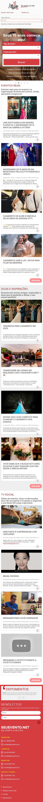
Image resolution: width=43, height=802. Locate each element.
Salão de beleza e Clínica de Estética (21, 73)
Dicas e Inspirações (14, 288)
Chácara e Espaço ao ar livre (16, 76)
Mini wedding (32, 76)
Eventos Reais (10, 85)
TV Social (7, 494)
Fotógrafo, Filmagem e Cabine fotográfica (21, 69)
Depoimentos (17, 689)
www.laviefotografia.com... (11, 543)
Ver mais (35, 281)
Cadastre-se (25, 12)
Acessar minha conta (7, 12)
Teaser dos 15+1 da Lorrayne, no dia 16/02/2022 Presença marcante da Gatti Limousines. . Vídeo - (19, 541)
